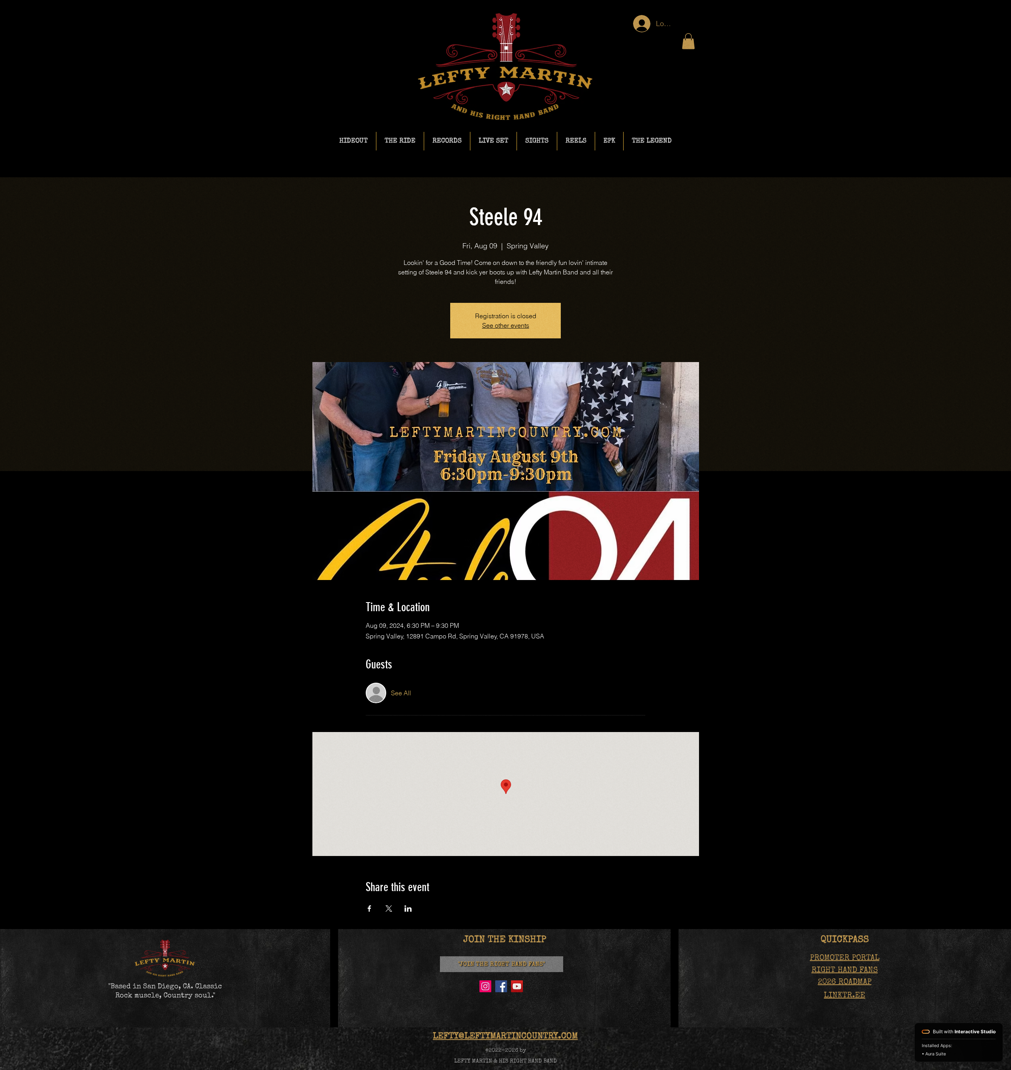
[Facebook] (501, 986)
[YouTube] (517, 986)
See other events (505, 325)
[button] (688, 41)
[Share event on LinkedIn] (408, 908)
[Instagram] (485, 986)
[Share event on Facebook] (369, 908)
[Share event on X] (389, 908)
